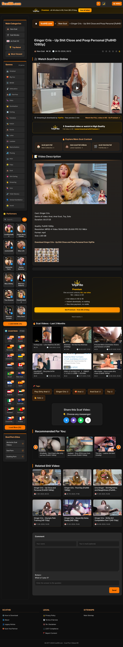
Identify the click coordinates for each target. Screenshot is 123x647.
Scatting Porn (11, 457)
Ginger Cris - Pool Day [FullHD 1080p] (76, 489)
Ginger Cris (61, 391)
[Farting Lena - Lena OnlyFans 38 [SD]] (47, 335)
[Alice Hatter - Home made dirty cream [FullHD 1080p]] (107, 361)
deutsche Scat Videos (11, 443)
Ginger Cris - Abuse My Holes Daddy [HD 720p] (76, 519)
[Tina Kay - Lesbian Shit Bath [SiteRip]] (107, 444)
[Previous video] (36, 447)
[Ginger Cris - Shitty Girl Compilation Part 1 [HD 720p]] (107, 508)
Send (114, 590)
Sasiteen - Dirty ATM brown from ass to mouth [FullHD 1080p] (79, 454)
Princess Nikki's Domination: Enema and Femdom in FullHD (106, 346)
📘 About (5, 620)
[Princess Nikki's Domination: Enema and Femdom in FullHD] (107, 335)
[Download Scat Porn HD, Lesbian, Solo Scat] (11, 3)
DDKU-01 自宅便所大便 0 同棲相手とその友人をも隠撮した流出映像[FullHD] (76, 372)
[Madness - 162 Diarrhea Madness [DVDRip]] (77, 335)
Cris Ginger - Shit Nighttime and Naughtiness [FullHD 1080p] (106, 489)
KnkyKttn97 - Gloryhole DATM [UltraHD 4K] (44, 372)
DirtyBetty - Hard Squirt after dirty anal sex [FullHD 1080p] (51, 454)
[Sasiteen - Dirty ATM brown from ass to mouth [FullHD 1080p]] (80, 444)
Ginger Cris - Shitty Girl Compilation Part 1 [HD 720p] (106, 519)
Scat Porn (10, 450)
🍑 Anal (78, 391)
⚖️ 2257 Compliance (50, 629)
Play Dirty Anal (41, 391)
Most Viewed (15, 54)
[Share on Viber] (73, 420)
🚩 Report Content (50, 633)
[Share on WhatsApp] (81, 420)
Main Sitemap (89, 615)
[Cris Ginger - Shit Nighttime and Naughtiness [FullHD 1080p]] (107, 477)
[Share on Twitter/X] (88, 420)
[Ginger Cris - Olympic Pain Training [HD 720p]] (47, 508)
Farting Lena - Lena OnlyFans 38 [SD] (47, 345)
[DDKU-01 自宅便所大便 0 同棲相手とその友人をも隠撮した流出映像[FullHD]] (77, 361)
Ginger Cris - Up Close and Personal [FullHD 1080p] (45, 489)
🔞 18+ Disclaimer (49, 624)
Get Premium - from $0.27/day (77, 310)
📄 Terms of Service (50, 620)
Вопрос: (38, 575)
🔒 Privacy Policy (49, 615)
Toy (108, 391)
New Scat (62, 23)
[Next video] (118, 447)
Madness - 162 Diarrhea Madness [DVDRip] (75, 346)
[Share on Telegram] (66, 420)
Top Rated (15, 47)
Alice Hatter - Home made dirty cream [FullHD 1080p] (105, 372)
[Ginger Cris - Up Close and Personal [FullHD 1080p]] (47, 477)
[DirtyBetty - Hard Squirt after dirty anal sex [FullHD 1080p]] (52, 444)
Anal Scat (94, 391)
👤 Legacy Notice (8, 624)
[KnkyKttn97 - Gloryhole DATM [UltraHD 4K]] (47, 361)
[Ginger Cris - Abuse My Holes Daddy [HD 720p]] (77, 508)
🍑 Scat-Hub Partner (10, 629)
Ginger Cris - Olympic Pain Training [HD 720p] (45, 519)
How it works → (77, 317)
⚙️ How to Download (10, 615)
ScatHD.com (46, 23)
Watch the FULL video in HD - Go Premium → (102, 118)
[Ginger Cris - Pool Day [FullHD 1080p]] (77, 477)
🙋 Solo (37, 398)
